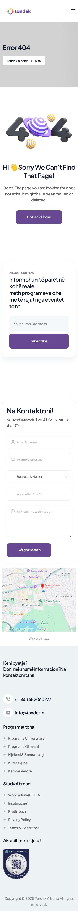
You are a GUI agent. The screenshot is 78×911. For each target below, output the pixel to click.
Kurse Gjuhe (18, 763)
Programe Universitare (26, 738)
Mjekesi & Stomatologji (27, 754)
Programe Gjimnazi (23, 746)
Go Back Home (39, 217)
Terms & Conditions (23, 828)
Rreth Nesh (17, 811)
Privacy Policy (19, 819)
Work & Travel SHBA (24, 795)
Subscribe (39, 341)
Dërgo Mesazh (29, 549)
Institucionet (18, 803)
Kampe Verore (20, 771)
